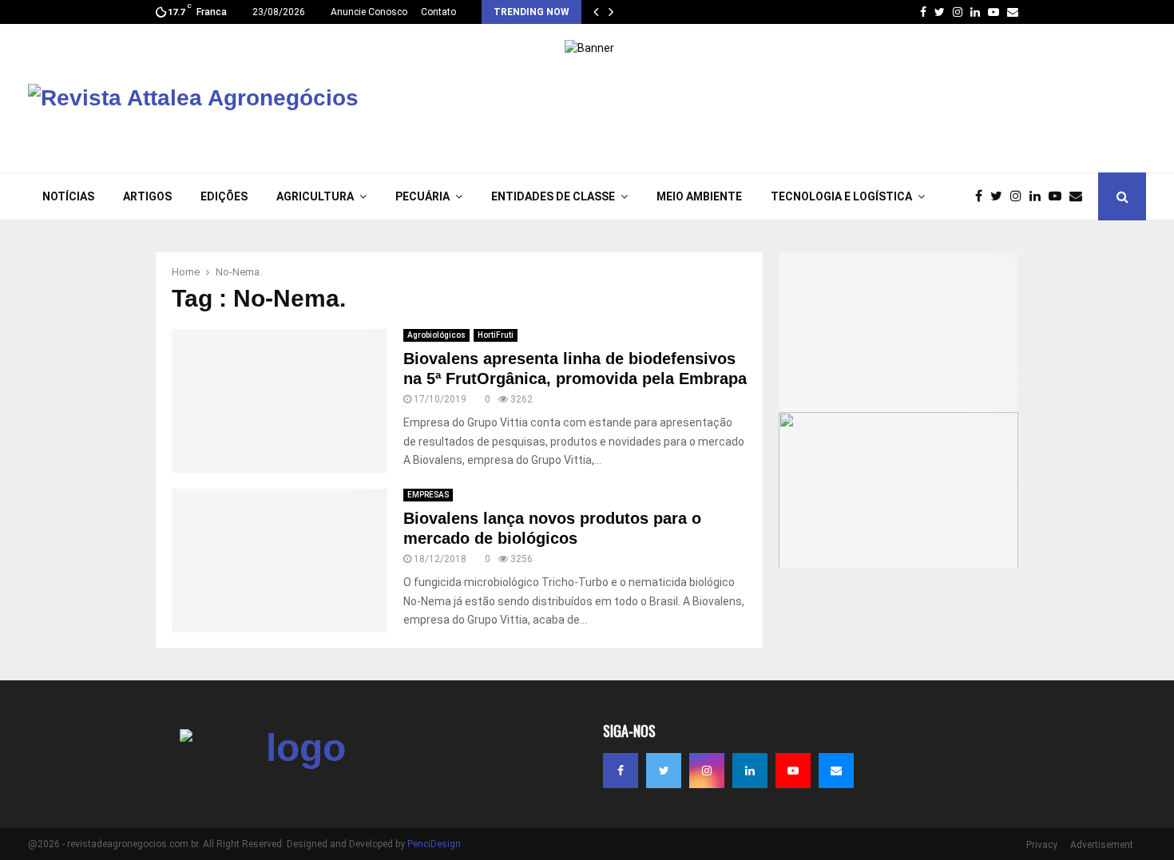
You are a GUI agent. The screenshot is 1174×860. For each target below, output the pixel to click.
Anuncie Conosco (369, 12)
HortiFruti (496, 335)
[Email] (1079, 196)
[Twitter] (1000, 196)
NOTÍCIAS (68, 196)
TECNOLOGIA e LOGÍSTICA (841, 196)
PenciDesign (434, 844)
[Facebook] (982, 196)
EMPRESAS (428, 494)
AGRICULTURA (315, 196)
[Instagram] (1019, 196)
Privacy (1041, 844)
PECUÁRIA (422, 196)
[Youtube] (1059, 196)
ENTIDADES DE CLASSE (553, 196)
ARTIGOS (147, 196)
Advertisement (1101, 844)
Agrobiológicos (436, 335)
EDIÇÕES (224, 196)
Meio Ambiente (699, 196)
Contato (438, 12)
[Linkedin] (1039, 196)
